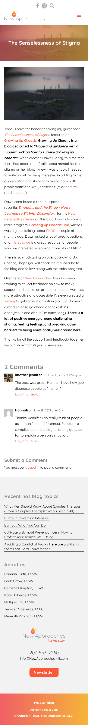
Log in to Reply (27, 394)
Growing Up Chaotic (20, 140)
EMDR (51, 230)
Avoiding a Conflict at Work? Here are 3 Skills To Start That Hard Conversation (41, 546)
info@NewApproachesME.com (44, 658)
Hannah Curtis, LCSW (20, 574)
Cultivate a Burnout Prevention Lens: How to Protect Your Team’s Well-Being (38, 534)
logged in (32, 467)
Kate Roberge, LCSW (20, 595)
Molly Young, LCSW (19, 602)
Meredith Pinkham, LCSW (23, 616)
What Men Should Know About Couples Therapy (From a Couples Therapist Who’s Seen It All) (42, 508)
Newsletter (44, 672)
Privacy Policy (44, 703)
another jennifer (28, 375)
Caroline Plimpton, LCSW (23, 588)
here (69, 187)
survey (9, 301)
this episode (21, 242)
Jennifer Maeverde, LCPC (23, 609)
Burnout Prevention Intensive (26, 518)
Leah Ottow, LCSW (18, 581)
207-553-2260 (44, 653)
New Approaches (38, 278)
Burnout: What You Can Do (25, 525)
